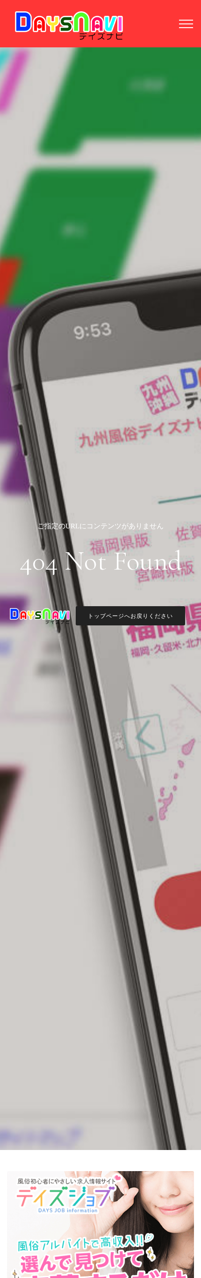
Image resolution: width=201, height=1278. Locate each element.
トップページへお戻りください (130, 616)
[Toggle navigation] (186, 23)
